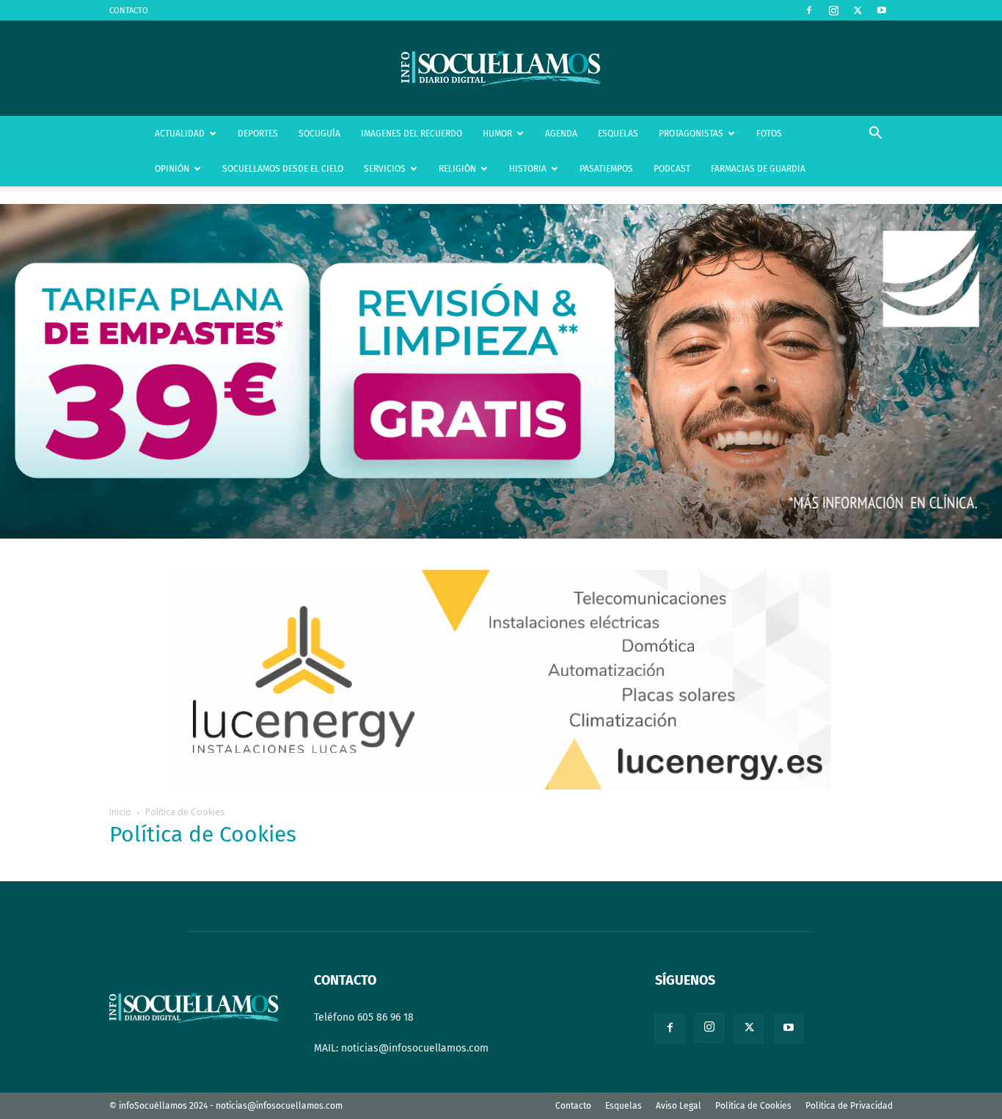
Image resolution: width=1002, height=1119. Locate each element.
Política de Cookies (753, 1106)
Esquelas (623, 1106)
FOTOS (769, 133)
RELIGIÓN (457, 169)
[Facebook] (809, 10)
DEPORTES (258, 133)
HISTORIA (527, 169)
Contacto (573, 1106)
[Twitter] (857, 10)
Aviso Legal (678, 1106)
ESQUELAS (618, 133)
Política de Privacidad (849, 1106)
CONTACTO (128, 10)
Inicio (120, 812)
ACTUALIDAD (180, 133)
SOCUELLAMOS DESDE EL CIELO (282, 169)
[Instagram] (833, 10)
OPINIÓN (172, 169)
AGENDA (561, 133)
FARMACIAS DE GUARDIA (758, 169)
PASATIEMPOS (606, 169)
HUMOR (497, 133)
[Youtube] (882, 10)
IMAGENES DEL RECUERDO (411, 133)
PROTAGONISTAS (691, 133)
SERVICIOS (385, 169)
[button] (875, 135)
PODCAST (672, 169)
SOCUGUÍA (319, 133)
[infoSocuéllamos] (501, 68)
